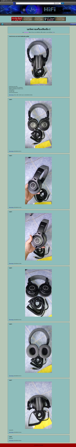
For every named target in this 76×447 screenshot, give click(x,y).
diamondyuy (11, 151)
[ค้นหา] (62, 3)
